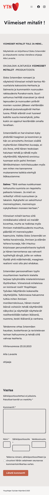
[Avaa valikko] (31, 6)
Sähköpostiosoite (21, 441)
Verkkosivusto (39, 439)
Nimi (6, 439)
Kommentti (9, 407)
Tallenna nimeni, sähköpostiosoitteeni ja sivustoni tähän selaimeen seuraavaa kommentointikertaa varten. (26, 460)
